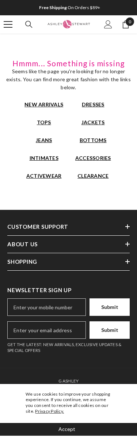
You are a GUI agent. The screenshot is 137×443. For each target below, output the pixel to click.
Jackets (93, 122)
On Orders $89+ (69, 7)
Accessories (93, 158)
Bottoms (93, 140)
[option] (68, 7)
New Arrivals (43, 104)
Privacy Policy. (49, 411)
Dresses (93, 104)
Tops (44, 122)
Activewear (43, 176)
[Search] (28, 24)
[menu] (8, 24)
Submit (109, 307)
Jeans (44, 140)
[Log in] (108, 24)
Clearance (93, 176)
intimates (44, 158)
